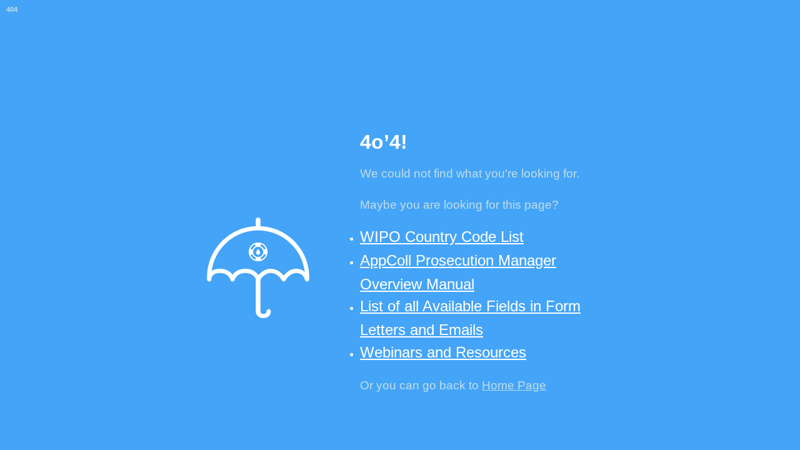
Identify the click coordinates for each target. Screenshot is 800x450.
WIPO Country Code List (442, 236)
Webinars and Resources (443, 352)
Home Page (514, 385)
